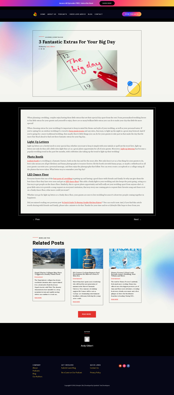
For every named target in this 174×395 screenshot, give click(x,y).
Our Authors (37, 377)
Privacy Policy (95, 373)
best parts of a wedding (62, 178)
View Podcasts (131, 14)
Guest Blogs (58, 37)
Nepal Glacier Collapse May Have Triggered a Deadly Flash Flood (48, 273)
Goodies (48, 37)
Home (42, 14)
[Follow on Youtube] (120, 365)
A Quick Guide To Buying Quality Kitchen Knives (82, 202)
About (35, 368)
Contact (99, 14)
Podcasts (62, 14)
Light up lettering (128, 148)
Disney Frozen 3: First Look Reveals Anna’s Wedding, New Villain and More (123, 274)
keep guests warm (76, 131)
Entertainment (77, 279)
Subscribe (107, 3)
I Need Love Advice (77, 14)
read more (38, 298)
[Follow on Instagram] (124, 365)
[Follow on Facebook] (128, 365)
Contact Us (94, 368)
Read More (86, 314)
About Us (52, 14)
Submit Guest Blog (68, 368)
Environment (39, 277)
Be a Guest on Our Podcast (71, 373)
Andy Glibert (50, 46)
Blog (90, 14)
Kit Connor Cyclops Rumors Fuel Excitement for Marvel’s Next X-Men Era (86, 274)
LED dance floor (72, 181)
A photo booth (33, 161)
